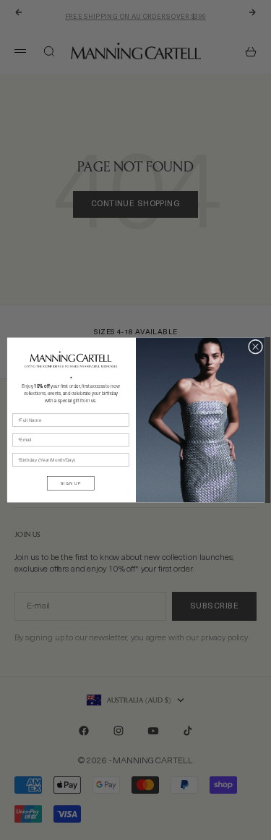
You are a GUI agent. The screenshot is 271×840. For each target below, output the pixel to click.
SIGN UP (70, 483)
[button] (70, 359)
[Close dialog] (255, 346)
